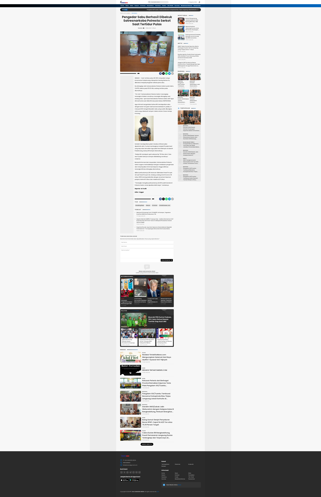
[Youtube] (136, 472)
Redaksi (140, 28)
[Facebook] (160, 73)
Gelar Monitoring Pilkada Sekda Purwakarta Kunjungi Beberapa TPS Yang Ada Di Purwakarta (129, 343)
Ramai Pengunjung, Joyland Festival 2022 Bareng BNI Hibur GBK (191, 20)
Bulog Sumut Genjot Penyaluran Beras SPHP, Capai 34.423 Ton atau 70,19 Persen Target (157, 422)
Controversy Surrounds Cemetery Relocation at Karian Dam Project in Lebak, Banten (140, 302)
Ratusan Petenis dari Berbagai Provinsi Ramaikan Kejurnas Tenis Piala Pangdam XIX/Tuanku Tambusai (156, 384)
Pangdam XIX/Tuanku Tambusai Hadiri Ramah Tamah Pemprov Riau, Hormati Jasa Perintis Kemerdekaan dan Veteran (191, 180)
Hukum (148, 205)
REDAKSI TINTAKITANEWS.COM (154, 370)
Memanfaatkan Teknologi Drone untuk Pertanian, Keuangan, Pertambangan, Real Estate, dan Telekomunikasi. (192, 30)
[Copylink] (172, 73)
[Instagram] (133, 472)
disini (179, 485)
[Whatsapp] (127, 472)
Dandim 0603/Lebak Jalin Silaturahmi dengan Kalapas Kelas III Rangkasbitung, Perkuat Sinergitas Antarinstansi (158, 410)
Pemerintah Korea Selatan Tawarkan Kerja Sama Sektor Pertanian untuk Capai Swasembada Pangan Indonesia (167, 303)
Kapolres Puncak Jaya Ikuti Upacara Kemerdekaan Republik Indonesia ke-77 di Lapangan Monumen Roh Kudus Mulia (154, 228)
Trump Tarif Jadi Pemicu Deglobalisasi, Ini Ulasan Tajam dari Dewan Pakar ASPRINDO (153, 303)
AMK (158, 491)
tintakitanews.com (164, 205)
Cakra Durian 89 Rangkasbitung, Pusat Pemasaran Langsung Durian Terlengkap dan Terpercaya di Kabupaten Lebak (157, 436)
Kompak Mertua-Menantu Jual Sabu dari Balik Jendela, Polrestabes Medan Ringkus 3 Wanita (191, 146)
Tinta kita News (125, 13)
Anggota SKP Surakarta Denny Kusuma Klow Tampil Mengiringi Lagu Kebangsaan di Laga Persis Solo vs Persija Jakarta (189, 65)
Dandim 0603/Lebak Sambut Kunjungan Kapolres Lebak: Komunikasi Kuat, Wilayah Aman (195, 104)
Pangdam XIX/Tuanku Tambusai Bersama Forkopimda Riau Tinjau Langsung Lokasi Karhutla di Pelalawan (141, 9)
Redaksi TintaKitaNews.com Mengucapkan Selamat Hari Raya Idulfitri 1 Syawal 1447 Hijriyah (156, 357)
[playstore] (134, 481)
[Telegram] (169, 73)
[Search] (149, 2)
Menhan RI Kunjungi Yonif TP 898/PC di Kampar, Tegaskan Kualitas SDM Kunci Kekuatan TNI (154, 213)
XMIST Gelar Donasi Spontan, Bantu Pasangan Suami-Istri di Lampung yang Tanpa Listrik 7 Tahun (188, 48)
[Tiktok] (139, 472)
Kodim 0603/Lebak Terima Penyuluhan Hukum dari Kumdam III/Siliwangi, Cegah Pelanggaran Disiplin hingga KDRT (191, 139)
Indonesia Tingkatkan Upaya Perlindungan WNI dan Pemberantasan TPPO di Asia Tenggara (127, 304)
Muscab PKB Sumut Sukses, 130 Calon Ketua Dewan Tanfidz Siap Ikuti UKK (159, 319)
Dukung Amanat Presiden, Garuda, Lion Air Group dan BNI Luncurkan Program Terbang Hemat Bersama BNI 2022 (193, 38)
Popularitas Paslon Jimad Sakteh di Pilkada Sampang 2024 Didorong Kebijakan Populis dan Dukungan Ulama (164, 344)
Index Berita (147, 444)
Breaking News (140, 205)
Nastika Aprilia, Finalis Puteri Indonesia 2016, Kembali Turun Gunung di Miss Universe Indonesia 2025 (189, 56)
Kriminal (134, 13)
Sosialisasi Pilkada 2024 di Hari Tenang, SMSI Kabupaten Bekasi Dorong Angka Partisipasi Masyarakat (147, 343)
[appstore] (124, 481)
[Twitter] (163, 73)
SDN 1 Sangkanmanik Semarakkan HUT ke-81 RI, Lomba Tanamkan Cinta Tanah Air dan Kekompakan (191, 162)
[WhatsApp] (166, 73)
